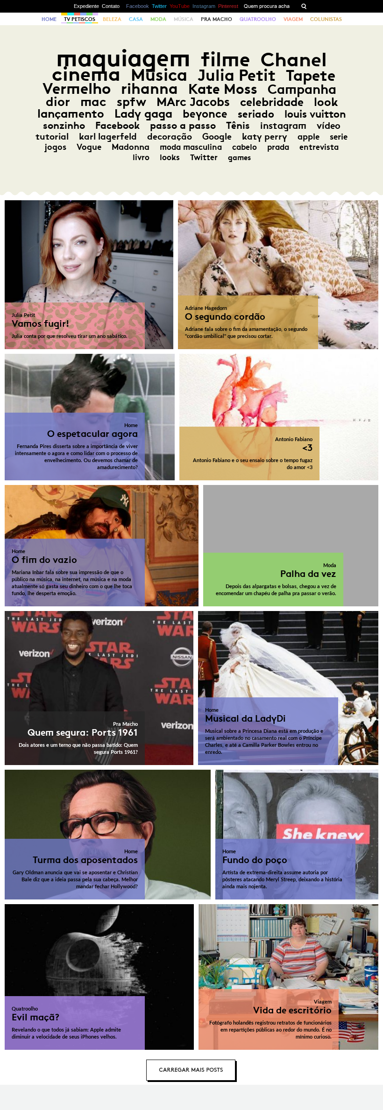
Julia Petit (237, 75)
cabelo (244, 147)
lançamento (70, 113)
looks (170, 157)
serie (339, 137)
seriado (256, 114)
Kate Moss (222, 89)
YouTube (180, 6)
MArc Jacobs (193, 102)
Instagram (203, 6)
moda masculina (191, 147)
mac (93, 101)
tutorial (52, 136)
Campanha (302, 89)
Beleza (112, 19)
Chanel (294, 59)
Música (183, 19)
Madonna (130, 147)
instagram (283, 125)
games (239, 157)
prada (278, 147)
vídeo (328, 125)
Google (217, 136)
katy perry (264, 136)
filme (225, 59)
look (326, 102)
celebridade (272, 102)
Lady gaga (143, 113)
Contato (111, 6)
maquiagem (123, 58)
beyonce (205, 114)
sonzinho (64, 125)
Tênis (238, 125)
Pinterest (228, 6)
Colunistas (326, 19)
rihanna (149, 88)
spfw (131, 101)
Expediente (86, 6)
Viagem (293, 19)
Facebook (137, 6)
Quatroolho (258, 19)
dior (58, 101)
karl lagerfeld (108, 136)
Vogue (89, 147)
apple (308, 137)
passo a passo (183, 125)
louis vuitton (315, 114)
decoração (169, 136)
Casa (136, 19)
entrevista (319, 147)
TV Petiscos (79, 19)
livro (141, 157)
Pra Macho (216, 19)
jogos (55, 147)
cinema (86, 74)
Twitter (159, 6)
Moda (158, 19)
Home (49, 19)
